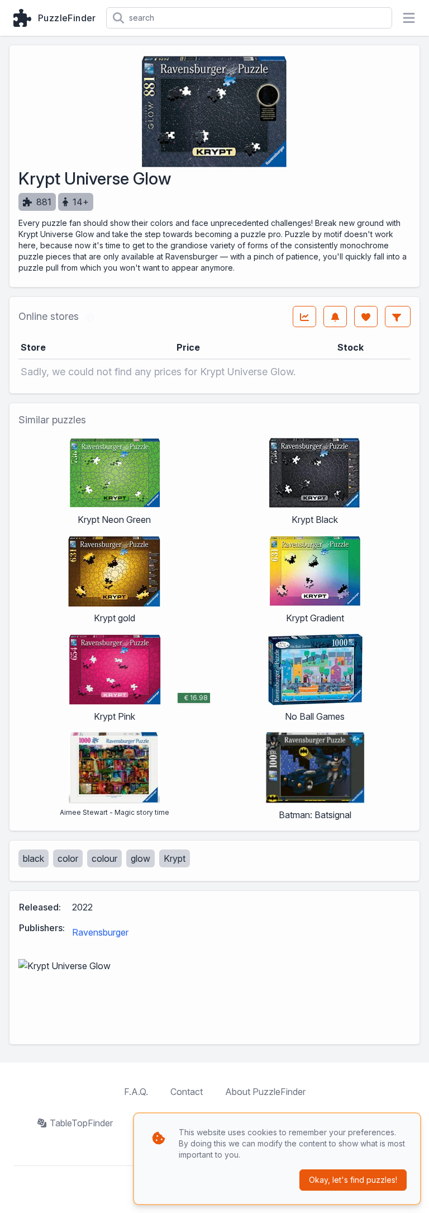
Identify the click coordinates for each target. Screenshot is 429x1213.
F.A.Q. (136, 1091)
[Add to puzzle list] (366, 316)
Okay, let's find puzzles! (353, 1179)
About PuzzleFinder (265, 1091)
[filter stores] (398, 316)
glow (140, 858)
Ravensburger (100, 932)
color (68, 858)
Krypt (174, 858)
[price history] (304, 316)
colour (104, 858)
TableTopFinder (81, 1123)
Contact (186, 1091)
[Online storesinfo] (90, 316)
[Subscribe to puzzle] (335, 316)
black (33, 858)
